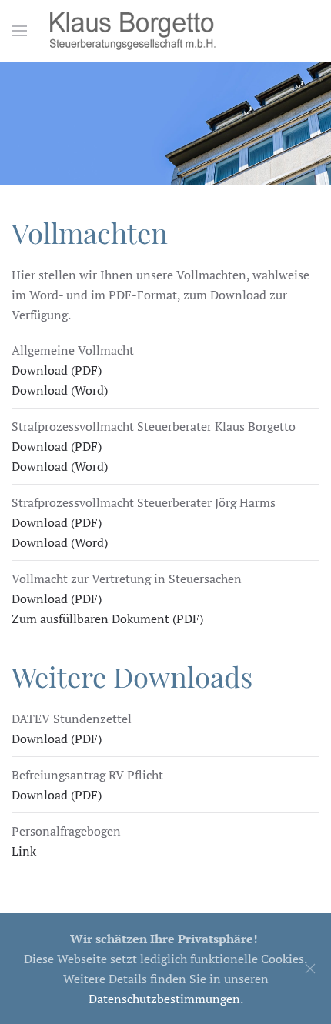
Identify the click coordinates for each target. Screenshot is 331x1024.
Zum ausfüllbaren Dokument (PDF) (107, 618)
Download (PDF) (57, 370)
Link (24, 850)
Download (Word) (60, 390)
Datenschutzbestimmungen (164, 998)
